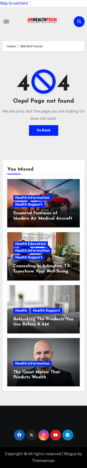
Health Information (32, 198)
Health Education (30, 244)
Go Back (44, 130)
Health (21, 311)
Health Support (29, 204)
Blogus (70, 454)
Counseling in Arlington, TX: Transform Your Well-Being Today (42, 271)
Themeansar (43, 460)
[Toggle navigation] (6, 21)
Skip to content (14, 3)
